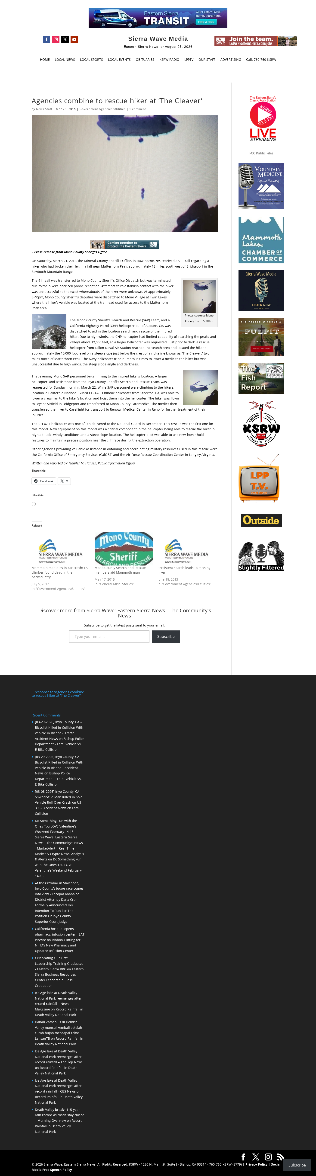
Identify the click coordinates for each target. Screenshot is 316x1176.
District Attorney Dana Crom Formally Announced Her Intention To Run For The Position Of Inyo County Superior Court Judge (56, 910)
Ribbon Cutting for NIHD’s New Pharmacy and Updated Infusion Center (58, 945)
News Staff (44, 109)
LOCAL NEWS (65, 60)
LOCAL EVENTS (119, 60)
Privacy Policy (256, 1164)
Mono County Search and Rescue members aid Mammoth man (120, 570)
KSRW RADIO (169, 60)
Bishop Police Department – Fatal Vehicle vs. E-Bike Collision (59, 744)
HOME (45, 60)
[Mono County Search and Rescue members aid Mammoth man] (124, 549)
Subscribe (166, 636)
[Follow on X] (65, 39)
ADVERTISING (230, 60)
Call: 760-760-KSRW (261, 60)
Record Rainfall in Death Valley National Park (59, 1126)
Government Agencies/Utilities (103, 109)
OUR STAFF (206, 60)
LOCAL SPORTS (91, 60)
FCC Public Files (261, 153)
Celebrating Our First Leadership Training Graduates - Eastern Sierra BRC (59, 963)
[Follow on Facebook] (46, 39)
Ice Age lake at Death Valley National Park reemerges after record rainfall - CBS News (58, 1086)
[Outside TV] (261, 526)
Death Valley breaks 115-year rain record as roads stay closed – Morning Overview (59, 1115)
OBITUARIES (145, 60)
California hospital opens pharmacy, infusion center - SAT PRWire (59, 934)
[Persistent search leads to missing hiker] (187, 549)
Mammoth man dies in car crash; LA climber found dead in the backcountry (60, 572)
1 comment (137, 109)
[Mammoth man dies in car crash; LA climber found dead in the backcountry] (61, 549)
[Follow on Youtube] (74, 39)
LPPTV (188, 60)
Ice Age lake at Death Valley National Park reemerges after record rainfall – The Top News (59, 1056)
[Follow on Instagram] (55, 39)
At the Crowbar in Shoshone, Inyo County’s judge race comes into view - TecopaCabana (59, 888)
